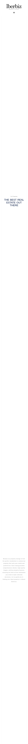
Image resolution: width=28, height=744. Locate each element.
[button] (14, 12)
